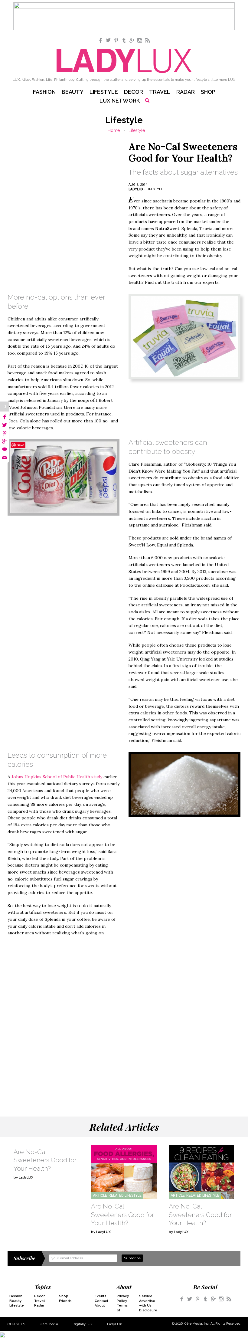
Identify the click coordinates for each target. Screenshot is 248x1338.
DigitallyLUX (83, 1324)
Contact (101, 1301)
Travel (159, 92)
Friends (65, 1301)
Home (114, 130)
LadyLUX (114, 1324)
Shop (208, 92)
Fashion (44, 92)
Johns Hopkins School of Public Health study (56, 776)
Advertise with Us (146, 1303)
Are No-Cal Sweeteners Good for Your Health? (45, 1160)
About (100, 1305)
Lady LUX (124, 61)
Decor (133, 92)
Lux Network (120, 100)
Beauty (72, 92)
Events (100, 1296)
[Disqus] (124, 1019)
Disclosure (146, 1310)
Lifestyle (104, 92)
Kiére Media (49, 1324)
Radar (185, 92)
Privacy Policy (123, 1298)
